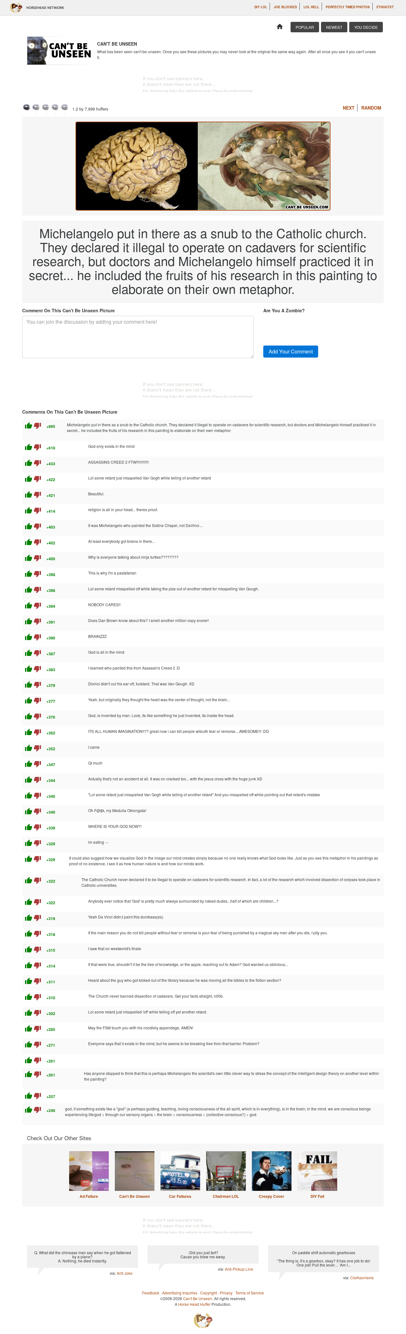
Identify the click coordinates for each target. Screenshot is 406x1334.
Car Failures (180, 1196)
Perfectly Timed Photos (348, 7)
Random (371, 108)
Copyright (208, 1292)
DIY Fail (317, 1196)
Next (349, 108)
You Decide (366, 27)
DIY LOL (260, 7)
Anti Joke (125, 1273)
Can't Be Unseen (134, 1196)
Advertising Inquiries (179, 1292)
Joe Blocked (285, 7)
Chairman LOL (226, 1196)
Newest (334, 27)
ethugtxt (385, 7)
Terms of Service (249, 1292)
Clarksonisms (362, 1277)
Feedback (150, 1292)
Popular (305, 27)
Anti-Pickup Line (239, 1269)
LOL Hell (311, 7)
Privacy (226, 1292)
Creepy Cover (271, 1196)
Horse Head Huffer (194, 1304)
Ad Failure (89, 1196)
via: (113, 1273)
